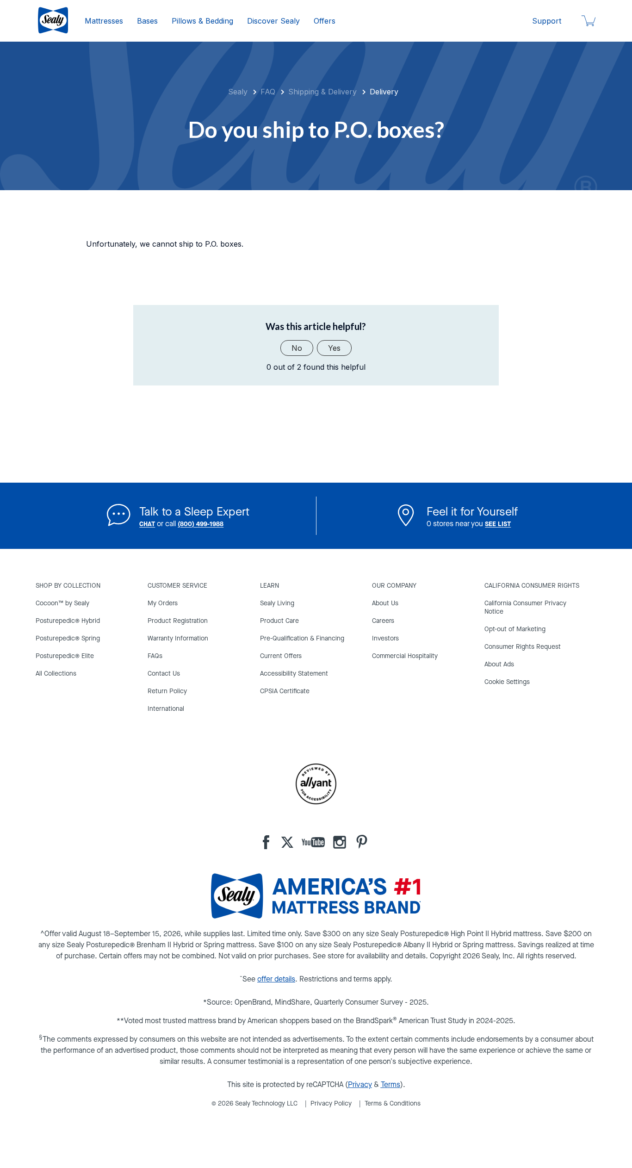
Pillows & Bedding (202, 20)
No (296, 348)
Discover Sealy (273, 20)
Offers (324, 20)
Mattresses (104, 20)
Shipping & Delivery (322, 91)
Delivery (384, 91)
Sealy (238, 91)
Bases (147, 20)
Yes (334, 348)
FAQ (267, 91)
